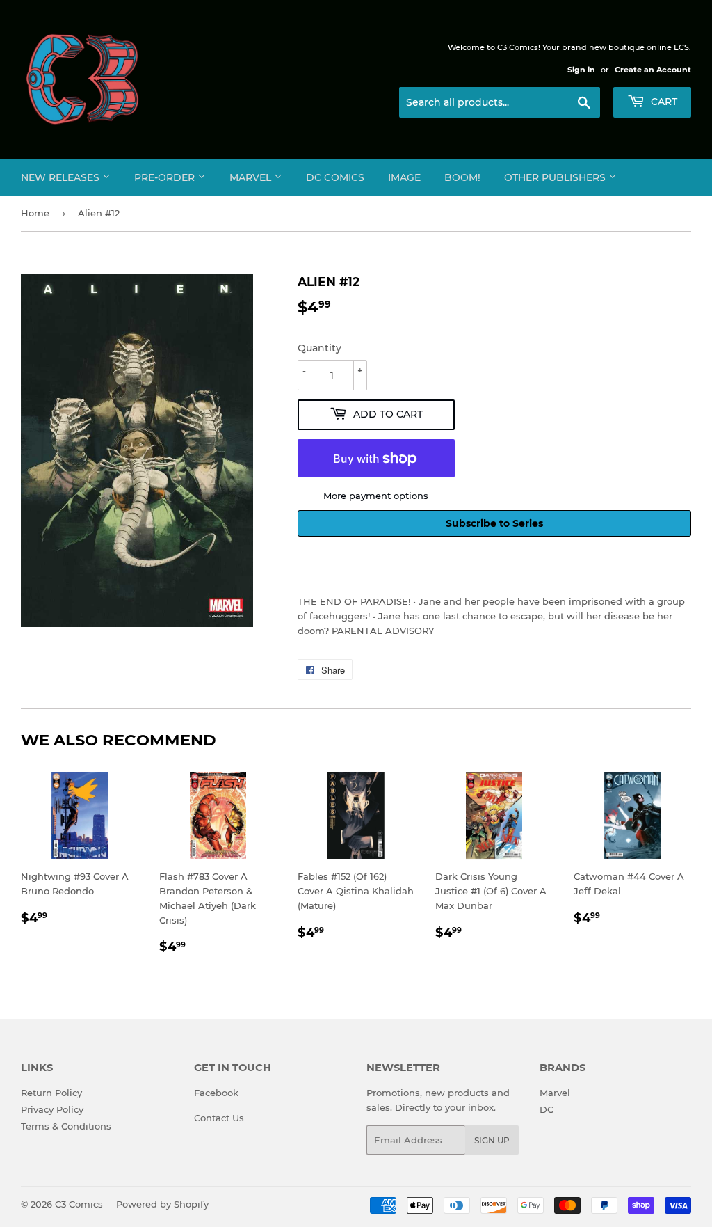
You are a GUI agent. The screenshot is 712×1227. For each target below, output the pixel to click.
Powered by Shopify (162, 1204)
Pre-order (165, 177)
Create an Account (653, 69)
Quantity (319, 348)
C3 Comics (79, 1204)
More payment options (375, 495)
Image (404, 177)
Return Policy (51, 1092)
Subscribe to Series (494, 523)
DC (546, 1109)
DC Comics (335, 177)
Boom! (462, 177)
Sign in (581, 69)
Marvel (251, 177)
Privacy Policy (52, 1109)
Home (35, 213)
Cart (662, 101)
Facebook (216, 1092)
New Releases (61, 177)
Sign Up (492, 1140)
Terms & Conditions (66, 1126)
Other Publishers (556, 177)
